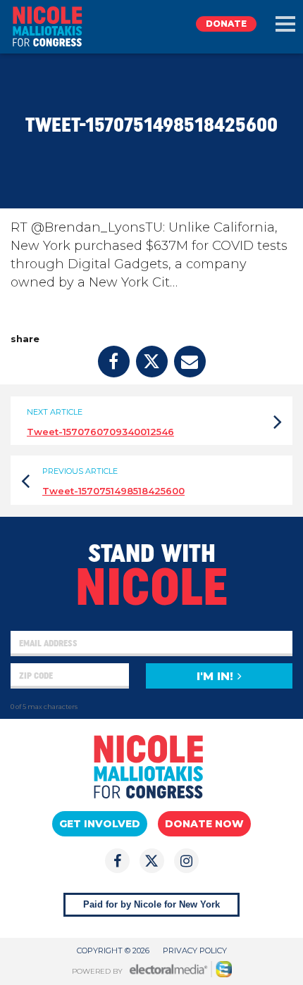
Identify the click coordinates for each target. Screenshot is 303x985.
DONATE (226, 23)
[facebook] (114, 361)
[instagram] (186, 860)
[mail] (190, 361)
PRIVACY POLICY (195, 950)
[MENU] (285, 24)
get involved (99, 823)
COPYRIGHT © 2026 (113, 950)
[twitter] (152, 361)
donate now (204, 823)
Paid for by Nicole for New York (151, 904)
